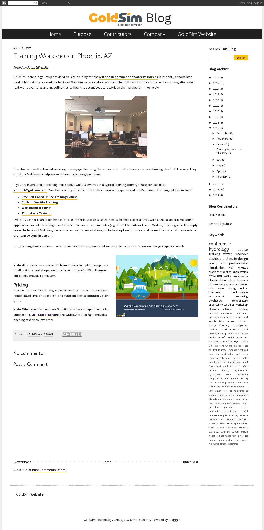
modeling (226, 272)
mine (218, 386)
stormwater (226, 341)
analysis (243, 308)
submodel (214, 431)
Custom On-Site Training (40, 202)
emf (238, 354)
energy (245, 354)
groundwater (240, 284)
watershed (233, 443)
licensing (224, 325)
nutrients (221, 390)
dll (210, 284)
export (212, 362)
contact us (95, 296)
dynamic (225, 316)
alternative (229, 308)
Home (54, 34)
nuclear (243, 288)
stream (220, 427)
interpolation (215, 378)
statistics (213, 341)
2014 (216, 195)
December (223, 133)
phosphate (242, 394)
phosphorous (215, 399)
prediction (214, 407)
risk (231, 268)
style (236, 341)
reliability (233, 415)
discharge (214, 316)
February (222, 176)
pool (211, 403)
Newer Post (22, 462)
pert (234, 394)
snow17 (212, 423)
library (212, 325)
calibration (227, 312)
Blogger (174, 520)
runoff (221, 337)
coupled (244, 349)
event (235, 358)
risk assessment (216, 419)
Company (154, 34)
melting (212, 386)
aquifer (212, 349)
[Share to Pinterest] (80, 334)
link (217, 382)
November (223, 138)
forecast (217, 284)
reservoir (241, 254)
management (240, 325)
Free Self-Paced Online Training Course (49, 197)
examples (243, 358)
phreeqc (234, 399)
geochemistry (216, 321)
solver (226, 423)
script (231, 337)
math (238, 382)
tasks (228, 435)
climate (231, 258)
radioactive (241, 333)
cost (237, 349)
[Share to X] (72, 334)
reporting (242, 296)
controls (243, 268)
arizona (213, 312)
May (219, 165)
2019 (216, 117)
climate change (218, 280)
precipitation (218, 263)
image (231, 321)
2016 (216, 184)
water (227, 254)
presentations (216, 333)
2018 (216, 122)
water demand (220, 443)
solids (220, 423)
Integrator (218, 345)
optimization (240, 272)
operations (242, 390)
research (244, 415)
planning (243, 399)
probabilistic (238, 263)
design (243, 258)
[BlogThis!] (68, 334)
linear (211, 382)
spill (231, 423)
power (245, 403)
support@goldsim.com (30, 190)
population (220, 403)
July (219, 160)
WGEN (227, 276)
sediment (243, 419)
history (225, 370)
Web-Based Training (36, 208)
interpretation (231, 378)
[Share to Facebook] (76, 334)
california (230, 349)
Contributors (117, 34)
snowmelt (242, 337)
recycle (223, 415)
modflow (234, 329)
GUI (210, 345)
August (221, 144)
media (245, 382)
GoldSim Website (197, 34)
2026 (216, 77)
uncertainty (216, 305)
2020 (216, 111)
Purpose (82, 34)
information (242, 374)
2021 (216, 105)
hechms (212, 370)
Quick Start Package (44, 315)
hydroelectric (241, 370)
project (244, 407)
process (229, 333)
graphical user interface (235, 366)
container (242, 312)
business (220, 349)
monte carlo (227, 386)
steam (212, 427)
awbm (244, 276)
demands (242, 280)
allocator (214, 308)
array (236, 276)
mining (232, 288)
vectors (236, 439)
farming (231, 362)
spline (237, 423)
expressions (221, 362)
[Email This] (64, 334)
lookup (223, 382)
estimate (227, 358)
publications (215, 411)
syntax (244, 341)
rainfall (244, 411)
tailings (220, 435)
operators (213, 394)
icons (228, 374)
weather (229, 305)
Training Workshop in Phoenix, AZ (229, 150)
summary (225, 431)
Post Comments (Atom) (49, 470)
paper (222, 394)
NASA (225, 345)
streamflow (231, 427)
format (217, 366)
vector (229, 439)
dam (218, 354)
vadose (221, 439)
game (227, 284)
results (212, 337)
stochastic (215, 300)
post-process (233, 403)
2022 (216, 100)
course (243, 249)
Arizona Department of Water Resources (128, 77)
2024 (216, 88)
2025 (216, 83)
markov (213, 329)
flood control (241, 362)
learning (244, 378)
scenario (234, 419)
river (227, 419)
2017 (216, 128)
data (232, 280)
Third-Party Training (36, 213)
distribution (228, 354)
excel (245, 316)
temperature (240, 300)
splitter (244, 423)
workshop (242, 305)
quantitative (231, 411)
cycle (211, 354)
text (234, 435)
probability (230, 407)
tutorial (212, 439)
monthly (237, 386)
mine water (217, 288)
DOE (220, 276)
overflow (214, 292)
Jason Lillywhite (37, 67)
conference (220, 243)
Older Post (190, 462)
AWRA (212, 276)
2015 (216, 189)
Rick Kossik (217, 215)
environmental (216, 358)
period (228, 394)
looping (231, 382)
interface (243, 321)
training (214, 254)
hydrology (219, 249)
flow (211, 366)
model (223, 329)
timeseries (243, 435)
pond (245, 329)
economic (236, 316)
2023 (216, 94)
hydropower (215, 374)
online (233, 390)
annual (232, 345)
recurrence (214, 415)
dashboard (217, 258)
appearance (242, 345)
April (220, 171)
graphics (214, 272)
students (243, 427)
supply (235, 431)
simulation (217, 267)
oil (227, 390)
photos (226, 399)
